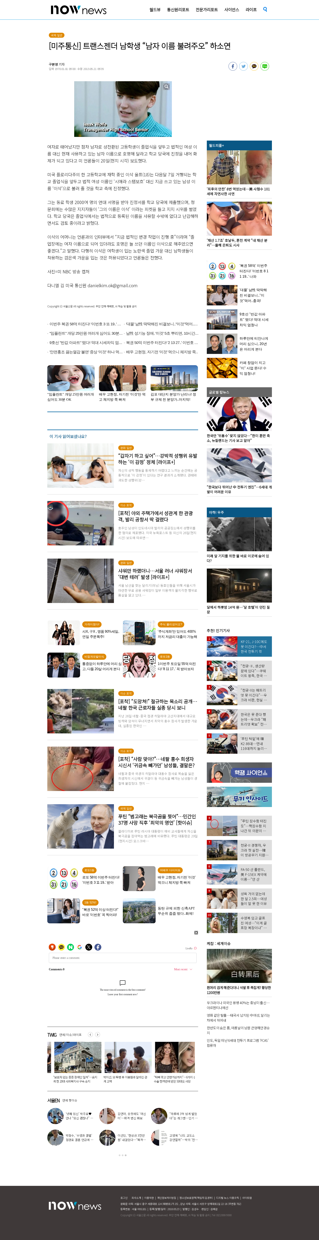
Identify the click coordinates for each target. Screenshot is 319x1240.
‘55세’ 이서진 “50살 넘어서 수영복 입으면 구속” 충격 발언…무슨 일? (169, 1079)
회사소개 (136, 1197)
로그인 (124, 1197)
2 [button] (122, 1155)
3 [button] (126, 1155)
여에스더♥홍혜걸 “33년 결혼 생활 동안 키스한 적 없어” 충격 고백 (132, 1118)
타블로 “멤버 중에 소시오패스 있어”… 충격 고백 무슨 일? (183, 1118)
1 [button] (119, 1155)
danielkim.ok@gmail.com (113, 285)
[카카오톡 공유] (254, 69)
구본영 (53, 64)
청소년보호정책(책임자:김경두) (196, 1197)
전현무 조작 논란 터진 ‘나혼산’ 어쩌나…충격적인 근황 (183, 1139)
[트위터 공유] (243, 69)
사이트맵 (247, 1197)
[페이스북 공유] (233, 69)
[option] (69, 1064)
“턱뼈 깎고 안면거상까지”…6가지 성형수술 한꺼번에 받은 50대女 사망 (119, 1079)
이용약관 (149, 1197)
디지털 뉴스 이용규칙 (227, 1197)
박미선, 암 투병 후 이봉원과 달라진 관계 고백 (68, 1079)
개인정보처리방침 (166, 1197)
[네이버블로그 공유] (264, 69)
